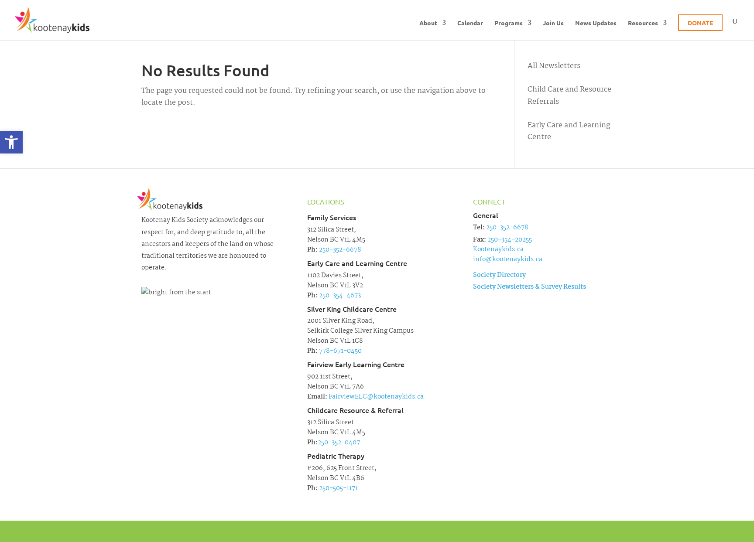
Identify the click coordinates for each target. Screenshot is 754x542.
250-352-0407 (339, 442)
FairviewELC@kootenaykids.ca (375, 397)
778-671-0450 (340, 351)
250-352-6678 (339, 250)
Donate (700, 23)
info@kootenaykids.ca (507, 259)
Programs (508, 23)
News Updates (596, 23)
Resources (643, 23)
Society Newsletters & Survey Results (529, 287)
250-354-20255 (509, 240)
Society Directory (499, 275)
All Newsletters (554, 66)
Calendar (470, 23)
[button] (11, 142)
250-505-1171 (338, 488)
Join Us (553, 23)
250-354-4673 (339, 295)
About (428, 23)
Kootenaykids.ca (498, 249)
